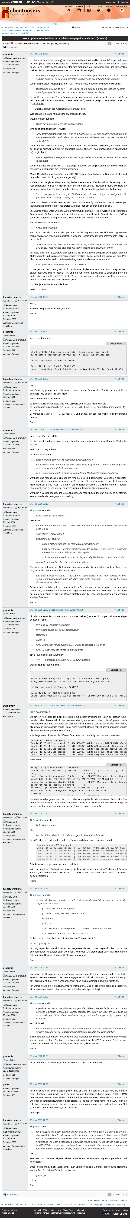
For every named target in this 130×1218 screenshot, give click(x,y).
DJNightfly (9, 705)
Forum (79, 6)
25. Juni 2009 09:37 (39, 967)
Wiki (88, 6)
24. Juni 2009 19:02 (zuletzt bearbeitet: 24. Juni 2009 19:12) (57, 429)
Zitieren (120, 54)
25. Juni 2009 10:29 (39, 1056)
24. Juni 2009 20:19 (39, 504)
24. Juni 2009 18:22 (39, 331)
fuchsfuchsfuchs (12, 297)
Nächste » (121, 43)
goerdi (6, 1084)
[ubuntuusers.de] (21, 13)
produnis (8, 54)
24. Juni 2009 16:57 (39, 54)
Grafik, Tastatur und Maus (43, 1204)
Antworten (11, 47)
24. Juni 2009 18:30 (39, 379)
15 (13, 716)
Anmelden (110, 2)
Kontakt (46, 1213)
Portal (68, 6)
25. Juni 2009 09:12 (39, 888)
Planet (108, 6)
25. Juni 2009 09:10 (39, 813)
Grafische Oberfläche (19, 28)
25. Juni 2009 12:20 (39, 1120)
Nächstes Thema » (118, 1200)
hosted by (6, 2)
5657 (14, 319)
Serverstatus (79, 1213)
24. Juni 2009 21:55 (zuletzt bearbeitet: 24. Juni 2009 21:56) (57, 610)
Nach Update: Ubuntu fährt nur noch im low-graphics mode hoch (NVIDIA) (91, 1204)
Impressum (68, 1213)
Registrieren (122, 2)
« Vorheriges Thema (97, 1200)
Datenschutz (56, 1213)
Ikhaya (98, 6)
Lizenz (38, 1213)
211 (13, 68)
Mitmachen (122, 6)
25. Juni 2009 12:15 (39, 1084)
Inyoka (15, 1210)
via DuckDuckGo (120, 27)
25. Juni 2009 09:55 (39, 997)
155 (13, 1095)
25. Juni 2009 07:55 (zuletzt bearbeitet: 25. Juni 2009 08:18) (57, 705)
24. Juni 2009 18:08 (39, 297)
